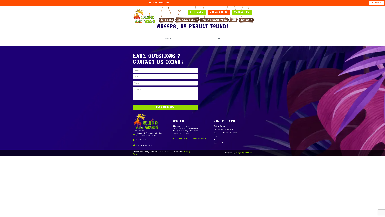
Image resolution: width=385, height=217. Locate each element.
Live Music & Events (187, 20)
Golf (234, 20)
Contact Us (219, 143)
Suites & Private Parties (215, 20)
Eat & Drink (167, 20)
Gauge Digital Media (244, 153)
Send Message (165, 107)
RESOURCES (246, 20)
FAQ (216, 139)
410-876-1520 (142, 139)
